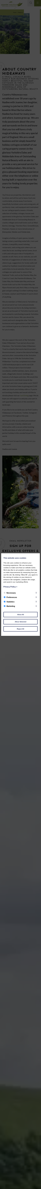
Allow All (20, 614)
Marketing (10, 606)
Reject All (20, 629)
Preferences (11, 597)
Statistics (10, 602)
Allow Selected (20, 622)
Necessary (11, 593)
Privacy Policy (10, 587)
